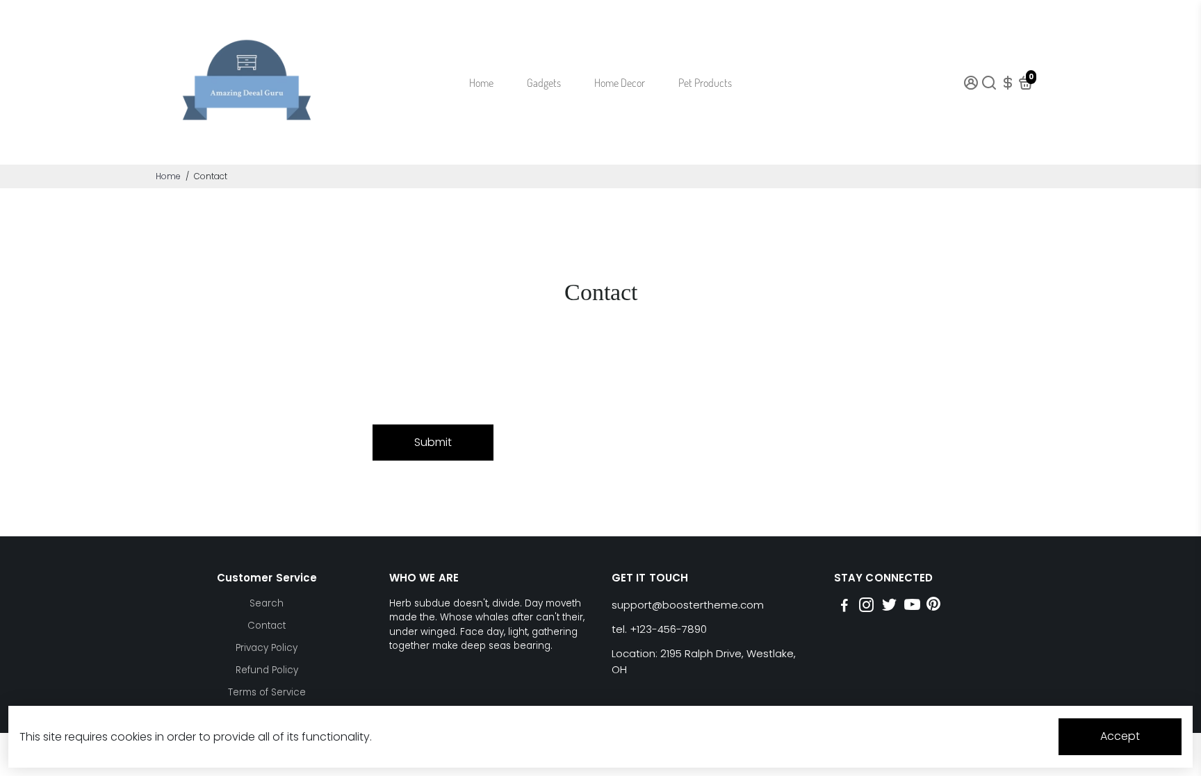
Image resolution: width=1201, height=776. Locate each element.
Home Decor (619, 83)
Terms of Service (267, 692)
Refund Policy (267, 670)
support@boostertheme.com (688, 604)
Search (267, 603)
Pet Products (705, 83)
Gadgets (544, 83)
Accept (1120, 736)
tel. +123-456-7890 (659, 629)
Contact (266, 625)
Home (481, 83)
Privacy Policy (266, 647)
